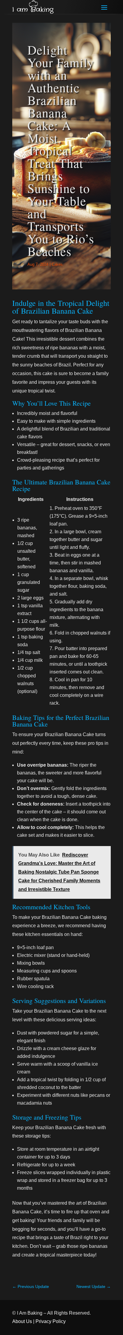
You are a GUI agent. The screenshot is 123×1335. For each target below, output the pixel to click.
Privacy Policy (51, 1321)
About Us (22, 1321)
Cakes (57, 264)
